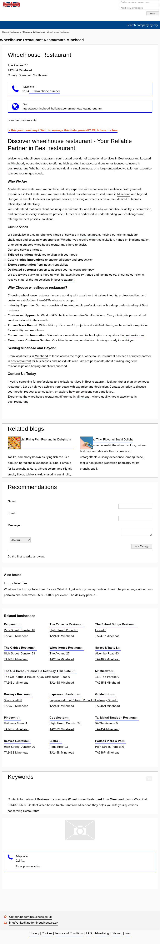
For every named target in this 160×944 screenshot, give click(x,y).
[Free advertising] (11, 4)
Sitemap (116, 933)
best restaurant (18, 168)
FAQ (89, 933)
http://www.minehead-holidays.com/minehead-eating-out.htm (62, 108)
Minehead (17, 163)
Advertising (101, 933)
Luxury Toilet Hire (15, 583)
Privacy (34, 933)
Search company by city (142, 25)
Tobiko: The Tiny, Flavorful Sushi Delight (106, 439)
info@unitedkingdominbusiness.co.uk (33, 922)
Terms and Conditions (69, 933)
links (128, 933)
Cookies (47, 933)
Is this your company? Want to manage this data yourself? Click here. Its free (63, 130)
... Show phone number (44, 91)
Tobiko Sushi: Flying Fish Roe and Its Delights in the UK (39, 442)
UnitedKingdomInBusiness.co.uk (30, 916)
